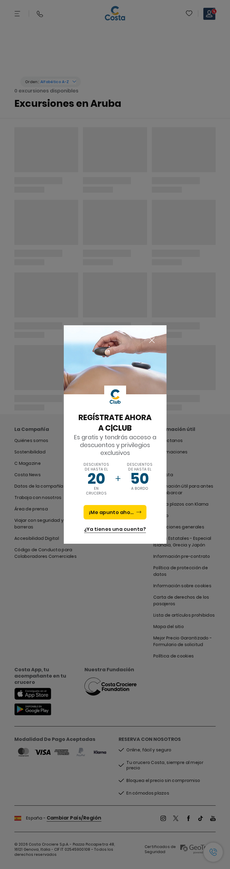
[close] (152, 340)
